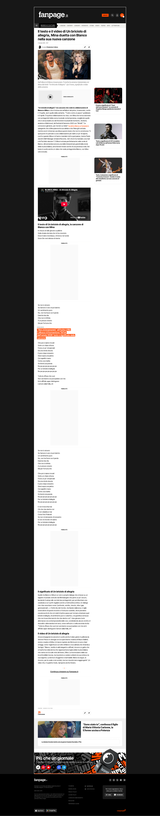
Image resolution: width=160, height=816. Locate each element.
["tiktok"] (38, 767)
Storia (92, 25)
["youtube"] (48, 767)
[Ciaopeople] (121, 811)
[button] (89, 47)
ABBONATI (105, 15)
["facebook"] (59, 767)
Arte (108, 25)
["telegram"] (64, 767)
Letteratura (115, 25)
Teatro (103, 25)
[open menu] (36, 25)
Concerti (77, 25)
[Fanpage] (40, 780)
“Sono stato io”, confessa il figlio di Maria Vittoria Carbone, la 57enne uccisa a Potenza (100, 727)
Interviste (85, 25)
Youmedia (71, 786)
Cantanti (70, 25)
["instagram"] (43, 767)
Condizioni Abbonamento (75, 797)
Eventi (97, 25)
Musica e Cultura (48, 25)
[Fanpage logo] (51, 15)
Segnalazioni (72, 789)
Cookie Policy (72, 794)
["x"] (54, 767)
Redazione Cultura (52, 47)
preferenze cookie (73, 803)
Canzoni (62, 25)
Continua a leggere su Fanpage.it (64, 672)
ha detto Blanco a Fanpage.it (78, 126)
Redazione (71, 800)
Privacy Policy (72, 792)
